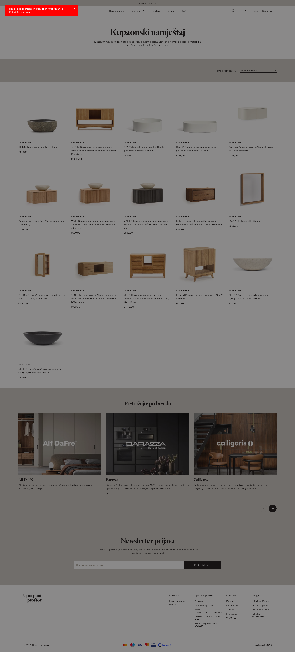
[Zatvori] (74, 8)
